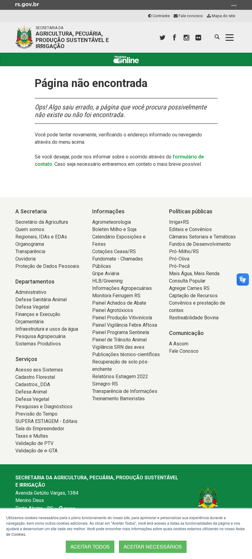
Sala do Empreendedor (39, 429)
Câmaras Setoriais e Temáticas (202, 237)
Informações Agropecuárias (122, 288)
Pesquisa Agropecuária (40, 336)
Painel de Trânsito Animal (119, 340)
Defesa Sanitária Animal (41, 299)
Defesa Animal (31, 392)
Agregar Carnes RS (189, 288)
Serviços (26, 359)
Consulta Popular (187, 281)
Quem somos (29, 229)
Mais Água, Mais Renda (194, 273)
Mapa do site (223, 15)
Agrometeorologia (111, 222)
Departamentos (34, 281)
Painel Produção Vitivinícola (122, 318)
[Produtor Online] (126, 59)
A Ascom (178, 344)
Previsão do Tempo (36, 414)
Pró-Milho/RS (184, 251)
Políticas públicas (190, 211)
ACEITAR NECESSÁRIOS (153, 546)
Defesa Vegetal (32, 307)
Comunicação (186, 333)
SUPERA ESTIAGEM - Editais (46, 421)
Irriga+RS (179, 222)
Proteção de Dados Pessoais (47, 266)
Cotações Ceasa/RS (114, 251)
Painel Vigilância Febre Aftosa (124, 325)
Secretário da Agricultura (41, 222)
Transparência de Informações (124, 391)
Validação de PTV (34, 443)
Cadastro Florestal (35, 377)
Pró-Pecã (179, 266)
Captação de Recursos (193, 296)
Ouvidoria (25, 259)
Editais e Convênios (190, 229)
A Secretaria (31, 211)
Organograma (29, 244)
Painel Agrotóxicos (112, 310)
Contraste (161, 15)
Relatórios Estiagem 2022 (120, 376)
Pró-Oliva (179, 259)
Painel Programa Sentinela (120, 332)
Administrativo (30, 292)
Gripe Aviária (105, 273)
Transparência (30, 251)
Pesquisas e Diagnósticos (44, 406)
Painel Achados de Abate (119, 303)
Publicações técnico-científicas (126, 354)
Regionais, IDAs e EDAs (41, 237)
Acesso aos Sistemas (39, 370)
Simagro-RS (105, 384)
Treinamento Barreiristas (118, 398)
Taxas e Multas (31, 436)
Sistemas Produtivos (38, 344)
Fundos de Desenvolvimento (200, 244)
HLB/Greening (107, 281)
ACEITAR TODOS (90, 546)
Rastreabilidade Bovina (194, 318)
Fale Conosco (184, 351)
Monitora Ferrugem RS (116, 296)
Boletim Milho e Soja (114, 229)
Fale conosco (190, 15)
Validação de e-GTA (36, 451)
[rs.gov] (27, 4)
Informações (108, 211)
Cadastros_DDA (32, 384)
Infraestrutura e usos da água (46, 329)
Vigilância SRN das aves (118, 347)
